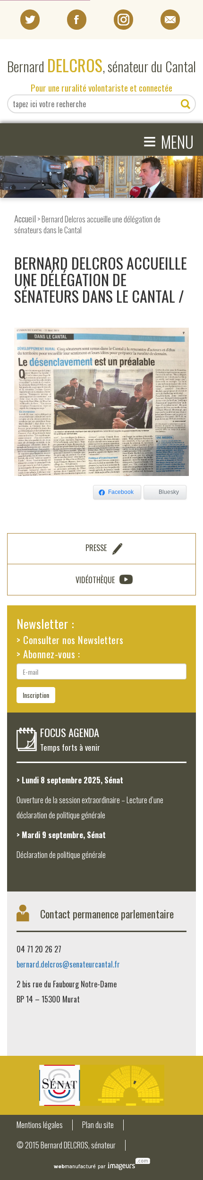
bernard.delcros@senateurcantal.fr (68, 964)
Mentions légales (40, 1125)
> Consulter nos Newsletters (70, 639)
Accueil (25, 218)
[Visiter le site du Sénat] (101, 1085)
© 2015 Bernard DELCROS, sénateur (66, 1145)
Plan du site (98, 1125)
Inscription (36, 695)
